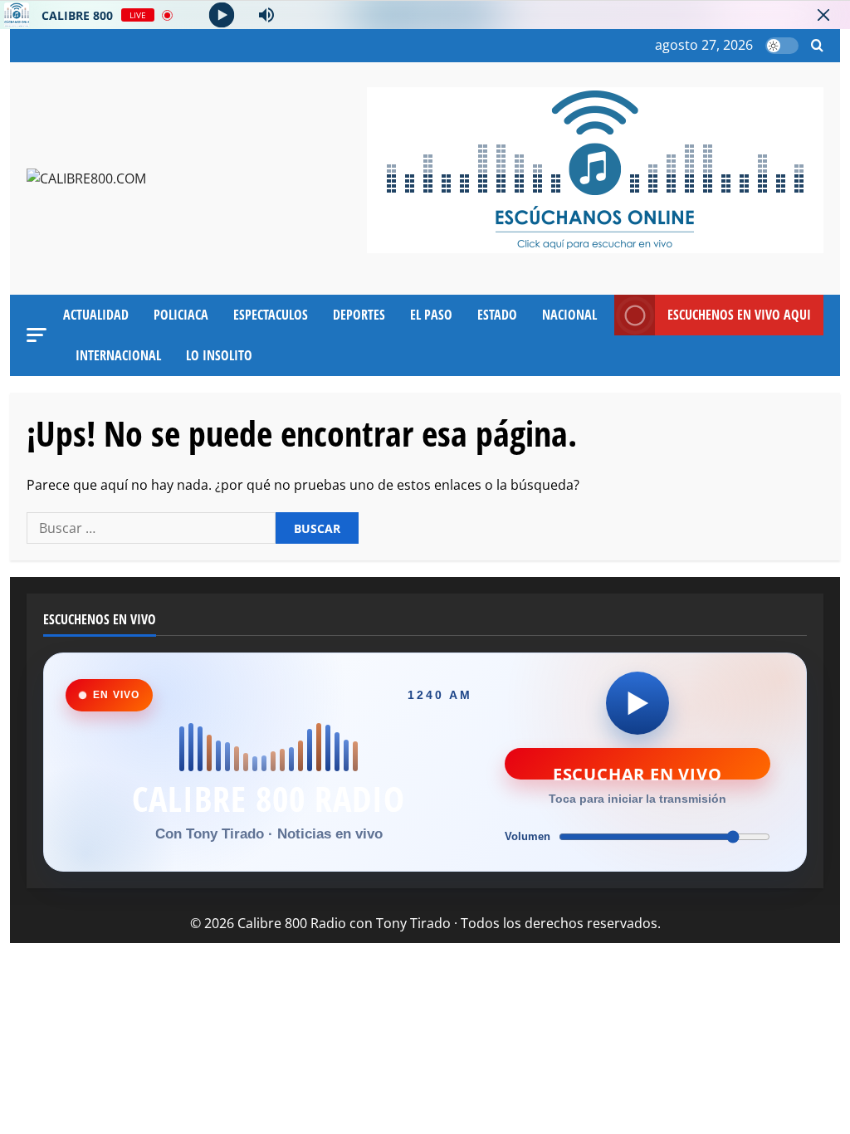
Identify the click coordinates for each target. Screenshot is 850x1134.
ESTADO (497, 314)
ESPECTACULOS (270, 314)
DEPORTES (359, 314)
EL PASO (431, 314)
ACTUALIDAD (96, 314)
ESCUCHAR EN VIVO (637, 771)
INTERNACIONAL (118, 355)
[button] (817, 46)
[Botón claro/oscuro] (782, 45)
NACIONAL (569, 314)
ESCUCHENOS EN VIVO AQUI (739, 314)
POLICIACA (181, 314)
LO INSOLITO (219, 355)
